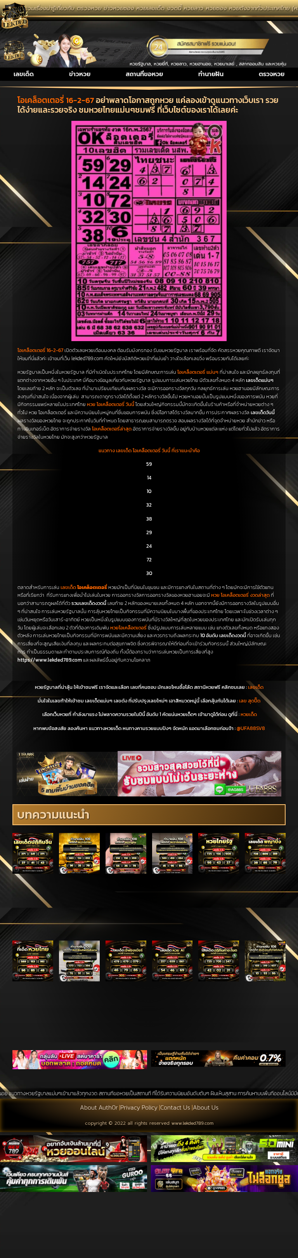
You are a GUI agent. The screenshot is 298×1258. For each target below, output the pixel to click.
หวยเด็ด (249, 714)
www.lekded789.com (192, 1123)
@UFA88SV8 (251, 728)
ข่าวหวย (79, 74)
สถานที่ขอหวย (144, 74)
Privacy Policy (139, 1107)
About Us (205, 1107)
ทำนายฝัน (211, 74)
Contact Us (175, 1107)
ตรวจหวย (271, 74)
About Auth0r (99, 1107)
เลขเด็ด (24, 74)
